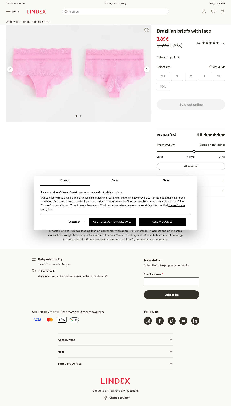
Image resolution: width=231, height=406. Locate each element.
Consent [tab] (65, 180)
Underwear (12, 21)
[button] (42, 73)
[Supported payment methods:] (87, 320)
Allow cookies (162, 221)
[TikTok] (172, 321)
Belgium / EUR (217, 3)
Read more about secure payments (82, 312)
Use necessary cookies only (112, 221)
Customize (75, 221)
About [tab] (166, 180)
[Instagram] (148, 321)
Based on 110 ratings (212, 144)
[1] (76, 116)
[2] (81, 116)
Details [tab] (116, 180)
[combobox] (115, 11)
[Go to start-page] (36, 11)
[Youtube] (183, 321)
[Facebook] (160, 321)
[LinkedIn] (195, 321)
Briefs (26, 21)
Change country (119, 397)
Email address (153, 274)
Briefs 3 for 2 (41, 21)
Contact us (99, 390)
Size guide (218, 67)
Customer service (15, 3)
